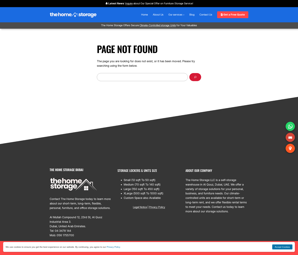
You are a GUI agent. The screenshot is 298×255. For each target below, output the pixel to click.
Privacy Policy (157, 207)
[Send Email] (290, 137)
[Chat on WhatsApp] (290, 126)
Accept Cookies (282, 247)
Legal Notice (140, 207)
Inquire (129, 3)
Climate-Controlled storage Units (158, 25)
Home (144, 14)
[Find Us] (290, 148)
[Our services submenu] (184, 15)
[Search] (195, 77)
